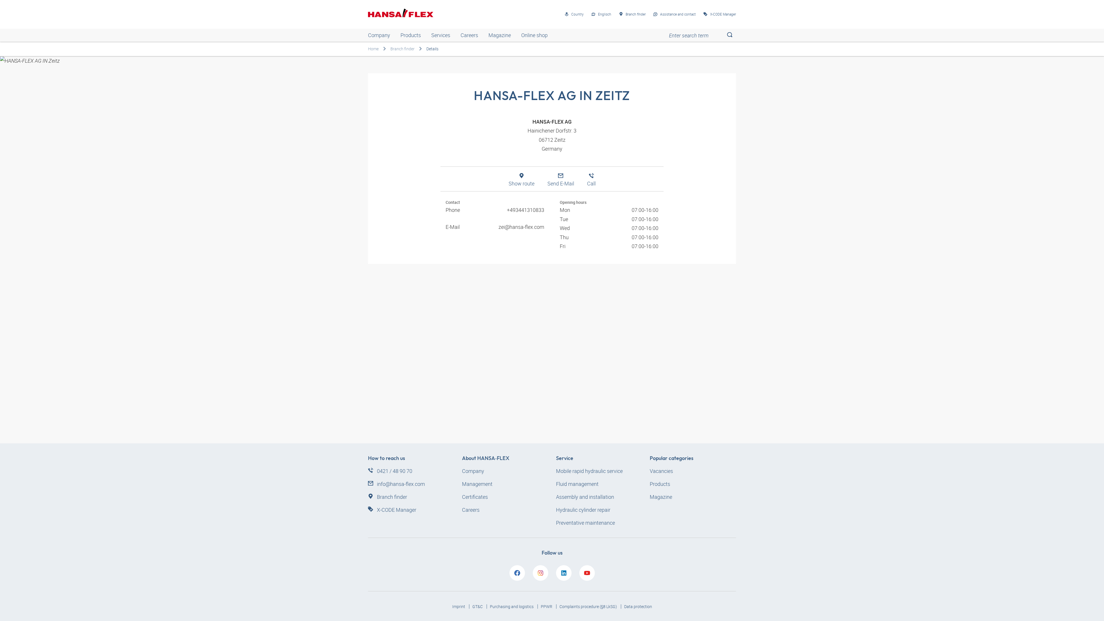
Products (410, 35)
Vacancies (661, 470)
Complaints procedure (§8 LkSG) (588, 606)
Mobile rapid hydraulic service (589, 470)
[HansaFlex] (400, 13)
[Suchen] (729, 35)
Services (440, 35)
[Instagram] (540, 573)
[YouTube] (587, 573)
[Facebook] (517, 573)
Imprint (459, 606)
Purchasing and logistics (512, 606)
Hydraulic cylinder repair (583, 509)
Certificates (475, 496)
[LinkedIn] (564, 573)
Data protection (638, 606)
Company (379, 35)
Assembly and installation (585, 496)
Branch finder (402, 48)
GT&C (478, 606)
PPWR (547, 606)
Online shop (534, 35)
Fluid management (577, 483)
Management (477, 483)
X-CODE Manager (396, 509)
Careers (469, 35)
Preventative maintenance (585, 522)
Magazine (499, 35)
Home (373, 48)
